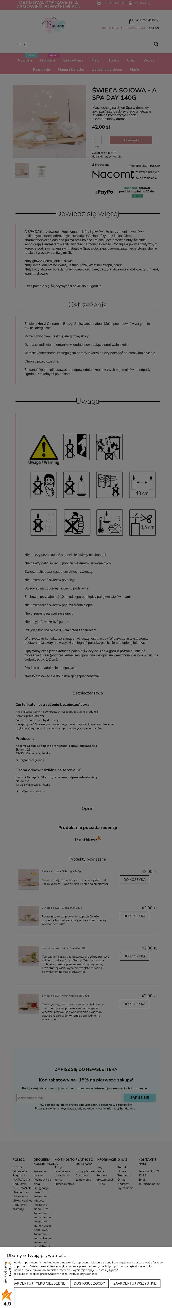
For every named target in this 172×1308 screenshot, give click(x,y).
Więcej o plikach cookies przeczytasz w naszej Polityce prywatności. (52, 1274)
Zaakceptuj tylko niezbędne (37, 1283)
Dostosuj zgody (89, 1283)
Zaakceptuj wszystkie (134, 1283)
